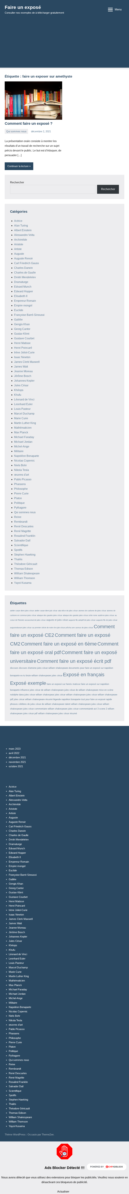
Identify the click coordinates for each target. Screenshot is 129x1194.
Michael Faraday (24, 437)
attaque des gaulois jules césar (49, 615)
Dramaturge (21, 282)
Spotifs (18, 549)
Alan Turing (21, 225)
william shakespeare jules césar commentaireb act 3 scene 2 (77, 708)
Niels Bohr (20, 465)
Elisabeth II (20, 296)
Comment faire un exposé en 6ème (59, 644)
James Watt (21, 366)
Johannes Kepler (24, 380)
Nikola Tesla (21, 470)
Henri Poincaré (23, 347)
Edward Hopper (23, 291)
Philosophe (21, 488)
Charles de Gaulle (25, 272)
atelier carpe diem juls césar (46, 611)
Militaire (19, 451)
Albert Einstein (23, 230)
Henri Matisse (22, 343)
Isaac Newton (22, 357)
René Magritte (22, 531)
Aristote (18, 244)
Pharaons (20, 484)
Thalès (18, 559)
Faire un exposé (23, 7)
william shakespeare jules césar (86, 704)
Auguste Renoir (23, 258)
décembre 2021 (17, 757)
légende (57, 699)
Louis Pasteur (22, 408)
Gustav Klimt (21, 333)
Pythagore (20, 507)
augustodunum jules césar (21, 628)
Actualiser (63, 1191)
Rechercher (17, 182)
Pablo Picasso (22, 479)
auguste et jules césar (57, 620)
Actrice (18, 220)
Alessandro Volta (24, 235)
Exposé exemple (28, 683)
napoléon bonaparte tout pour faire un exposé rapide (86, 699)
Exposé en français (83, 674)
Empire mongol (23, 305)
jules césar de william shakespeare (47, 690)
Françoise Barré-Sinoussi (29, 314)
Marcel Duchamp (24, 413)
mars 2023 (14, 748)
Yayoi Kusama (22, 582)
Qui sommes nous (16, 131)
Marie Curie (21, 418)
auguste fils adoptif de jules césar (82, 620)
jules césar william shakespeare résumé (33, 699)
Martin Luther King (25, 423)
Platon (18, 498)
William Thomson (24, 578)
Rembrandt (20, 521)
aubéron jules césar (106, 615)
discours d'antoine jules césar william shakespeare (43, 668)
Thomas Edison (23, 568)
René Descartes (23, 526)
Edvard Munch (22, 286)
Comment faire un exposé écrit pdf (74, 661)
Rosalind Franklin (24, 535)
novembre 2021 (17, 762)
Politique (19, 502)
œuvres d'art (21, 474)
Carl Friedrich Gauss (26, 263)
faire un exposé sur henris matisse (63, 684)
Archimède (20, 239)
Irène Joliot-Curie (24, 352)
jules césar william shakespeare (70, 694)
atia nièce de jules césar (68, 611)
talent (67, 704)
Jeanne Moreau (23, 371)
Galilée (18, 319)
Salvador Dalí (22, 540)
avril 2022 (14, 753)
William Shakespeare (27, 573)
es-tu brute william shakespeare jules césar (41, 675)
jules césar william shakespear (39, 694)
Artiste (18, 249)
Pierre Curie (21, 493)
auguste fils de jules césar (106, 620)
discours (14, 668)
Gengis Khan (22, 324)
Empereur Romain (25, 300)
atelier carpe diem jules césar (22, 611)
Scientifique (21, 545)
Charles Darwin (23, 267)
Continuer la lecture (18, 166)
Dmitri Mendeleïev (25, 277)
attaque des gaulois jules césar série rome (80, 615)
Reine (17, 517)
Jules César (21, 385)
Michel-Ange (21, 446)
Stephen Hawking (24, 554)
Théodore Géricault (25, 564)
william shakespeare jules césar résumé (57, 713)
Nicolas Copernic (24, 460)
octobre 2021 (16, 766)
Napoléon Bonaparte (26, 455)
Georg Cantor (22, 329)
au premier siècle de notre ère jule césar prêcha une (53, 628)
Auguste (19, 253)
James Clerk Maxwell (27, 361)
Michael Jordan (23, 441)
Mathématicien (23, 427)
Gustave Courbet (24, 338)
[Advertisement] (64, 44)
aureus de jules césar (84, 628)
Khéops (18, 390)
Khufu (17, 394)
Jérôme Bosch (22, 376)
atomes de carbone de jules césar (92, 611)
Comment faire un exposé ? (28, 123)
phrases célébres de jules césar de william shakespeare (37, 704)
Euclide (18, 310)
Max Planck (21, 432)
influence (24, 690)
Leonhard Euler (23, 404)
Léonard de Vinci (24, 399)
